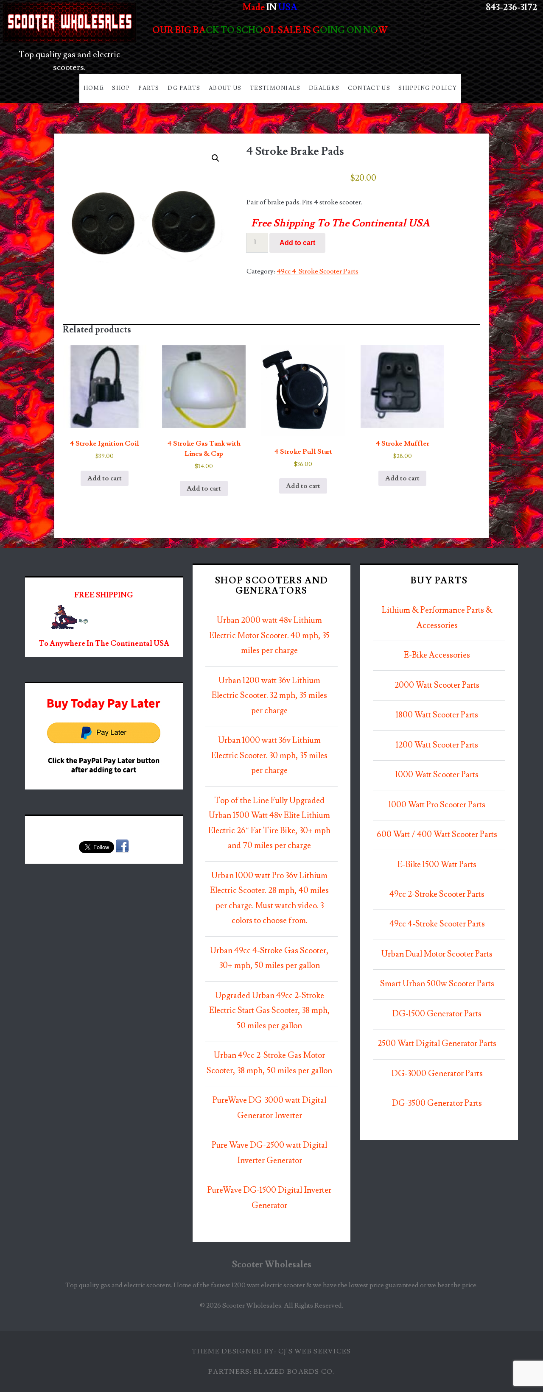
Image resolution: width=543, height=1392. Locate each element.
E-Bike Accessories (437, 655)
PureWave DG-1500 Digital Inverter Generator (269, 1198)
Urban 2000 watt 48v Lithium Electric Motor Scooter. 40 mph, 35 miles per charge (269, 635)
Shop (121, 88)
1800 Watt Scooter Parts (437, 715)
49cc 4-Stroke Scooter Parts (317, 271)
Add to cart (297, 242)
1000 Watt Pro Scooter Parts (437, 805)
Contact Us (369, 88)
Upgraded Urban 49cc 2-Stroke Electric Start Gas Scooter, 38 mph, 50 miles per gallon (269, 1010)
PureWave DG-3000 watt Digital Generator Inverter (269, 1108)
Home (94, 88)
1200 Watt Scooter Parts (437, 745)
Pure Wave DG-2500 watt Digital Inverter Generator (269, 1153)
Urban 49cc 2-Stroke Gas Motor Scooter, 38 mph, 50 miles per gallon (269, 1063)
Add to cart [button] (104, 478)
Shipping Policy (427, 88)
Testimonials (275, 88)
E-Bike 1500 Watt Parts (436, 864)
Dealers (324, 88)
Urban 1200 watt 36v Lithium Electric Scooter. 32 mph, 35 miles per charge (269, 695)
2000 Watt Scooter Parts (437, 685)
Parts (149, 88)
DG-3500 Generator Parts (437, 1103)
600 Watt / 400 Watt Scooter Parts (437, 834)
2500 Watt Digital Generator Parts (437, 1043)
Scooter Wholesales (271, 1264)
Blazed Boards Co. (294, 1371)
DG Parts (184, 88)
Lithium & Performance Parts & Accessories (437, 618)
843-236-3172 (511, 7)
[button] (215, 158)
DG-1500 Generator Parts (436, 1014)
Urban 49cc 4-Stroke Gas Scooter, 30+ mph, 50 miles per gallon (269, 958)
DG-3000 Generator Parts (437, 1073)
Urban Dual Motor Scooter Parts (437, 954)
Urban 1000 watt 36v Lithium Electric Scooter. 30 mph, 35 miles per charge (269, 755)
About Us (225, 88)
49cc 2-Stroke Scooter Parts (436, 894)
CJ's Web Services (314, 1351)
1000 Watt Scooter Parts (437, 775)
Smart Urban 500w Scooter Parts (437, 984)
